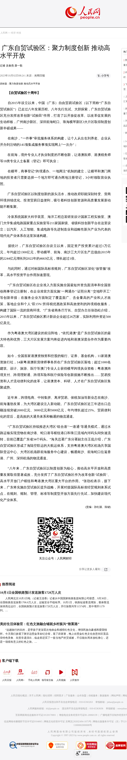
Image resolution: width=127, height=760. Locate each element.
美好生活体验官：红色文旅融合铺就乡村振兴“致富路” (39, 624)
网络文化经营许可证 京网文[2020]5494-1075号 (67, 721)
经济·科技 (16, 33)
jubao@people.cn (115, 702)
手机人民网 (34, 680)
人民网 (3, 33)
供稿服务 (93, 695)
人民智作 (74, 680)
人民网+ (20, 680)
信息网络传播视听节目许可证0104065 (23, 721)
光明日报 (39, 75)
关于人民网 (35, 695)
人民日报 (6, 680)
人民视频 (61, 680)
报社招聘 (47, 695)
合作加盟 (81, 695)
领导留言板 (47, 680)
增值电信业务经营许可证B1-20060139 (78, 715)
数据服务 (104, 695)
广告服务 (70, 695)
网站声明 (116, 695)
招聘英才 (59, 695)
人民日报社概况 (19, 695)
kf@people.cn (52, 708)
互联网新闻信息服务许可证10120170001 (35, 715)
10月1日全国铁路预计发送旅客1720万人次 (30, 592)
